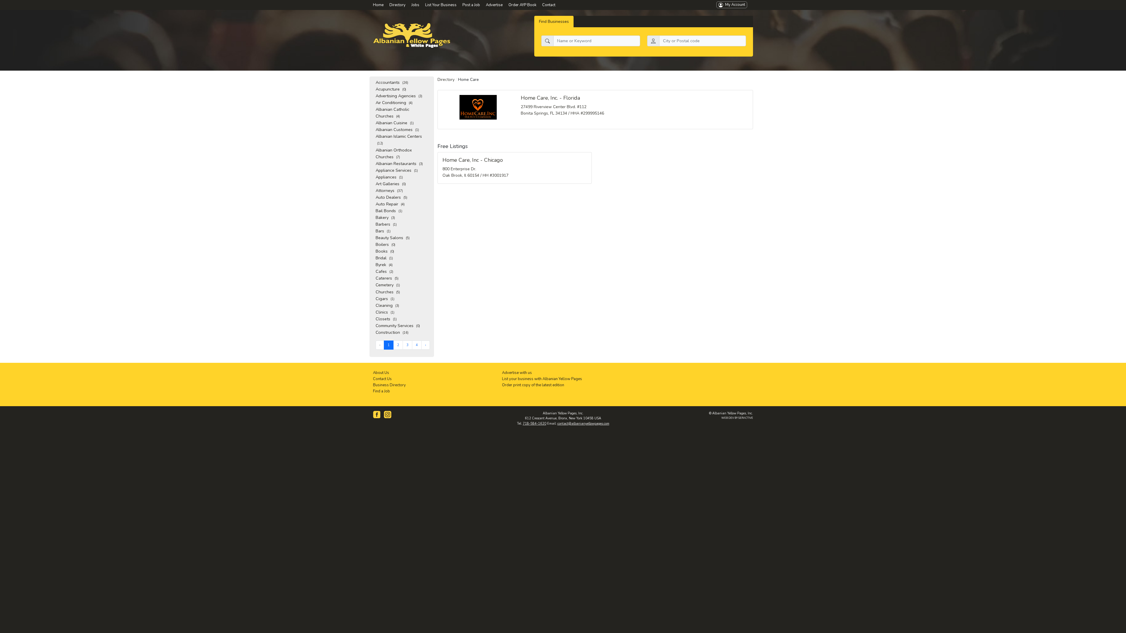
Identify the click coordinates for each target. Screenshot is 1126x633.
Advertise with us (517, 372)
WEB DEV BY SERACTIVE (737, 418)
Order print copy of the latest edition (533, 385)
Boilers (385, 244)
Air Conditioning (394, 103)
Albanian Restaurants (399, 163)
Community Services (398, 326)
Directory (446, 79)
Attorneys (389, 190)
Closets (386, 319)
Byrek (384, 265)
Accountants (392, 82)
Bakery (385, 217)
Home (378, 5)
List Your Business (441, 5)
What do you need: (559, 32)
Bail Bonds (389, 211)
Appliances (389, 177)
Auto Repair (390, 204)
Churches (388, 292)
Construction (392, 332)
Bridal (384, 258)
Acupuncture (391, 89)
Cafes (384, 271)
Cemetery (388, 285)
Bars (383, 231)
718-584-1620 (534, 423)
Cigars (385, 299)
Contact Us (382, 379)
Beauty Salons (393, 238)
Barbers (386, 224)
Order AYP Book (522, 5)
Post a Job (471, 5)
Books (385, 251)
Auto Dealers (391, 197)
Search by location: (665, 32)
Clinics (385, 312)
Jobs (415, 5)
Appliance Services (397, 170)
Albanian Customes (397, 129)
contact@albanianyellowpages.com (583, 423)
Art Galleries (391, 184)
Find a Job (381, 391)
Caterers (387, 278)
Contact (548, 5)
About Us (381, 372)
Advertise (494, 5)
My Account (734, 4)
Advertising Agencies (399, 96)
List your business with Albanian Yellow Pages (542, 379)
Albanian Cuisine (395, 123)
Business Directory (389, 385)
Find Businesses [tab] (554, 21)
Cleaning (387, 305)
